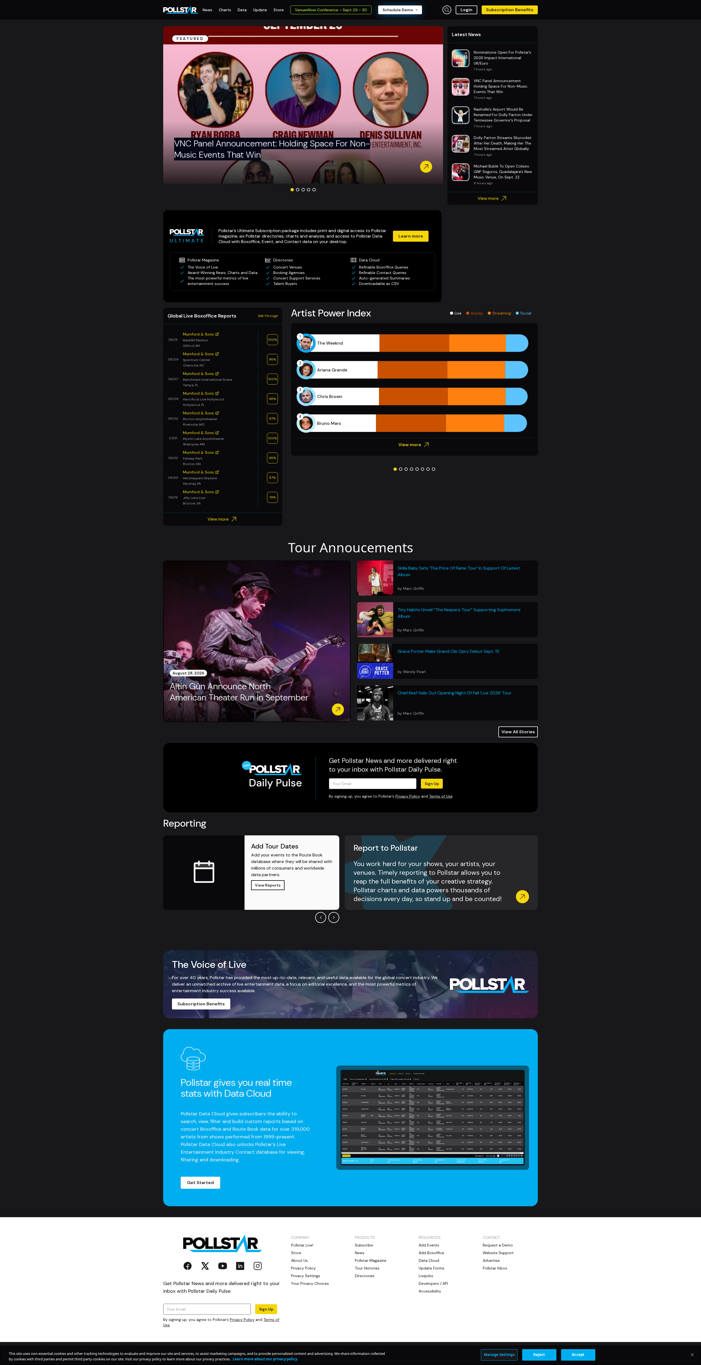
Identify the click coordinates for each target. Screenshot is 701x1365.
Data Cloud (429, 1260)
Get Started (200, 1182)
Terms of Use (441, 796)
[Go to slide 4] (308, 189)
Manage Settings (499, 1354)
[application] (414, 383)
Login (466, 10)
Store (296, 1252)
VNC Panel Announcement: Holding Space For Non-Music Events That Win (272, 149)
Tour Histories (367, 1268)
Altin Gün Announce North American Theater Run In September (239, 692)
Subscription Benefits (509, 10)
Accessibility (430, 1291)
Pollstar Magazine (370, 1260)
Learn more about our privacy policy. (265, 1359)
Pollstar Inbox (495, 1268)
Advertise (491, 1260)
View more (488, 198)
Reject (539, 1354)
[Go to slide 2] (297, 189)
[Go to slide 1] (292, 189)
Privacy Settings (305, 1275)
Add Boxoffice (431, 1252)
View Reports (268, 885)
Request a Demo (498, 1245)
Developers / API (433, 1283)
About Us (299, 1260)
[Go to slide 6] (422, 469)
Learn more (410, 236)
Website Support (498, 1252)
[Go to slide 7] (428, 469)
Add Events (429, 1245)
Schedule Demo (398, 9)
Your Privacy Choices (310, 1283)
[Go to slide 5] (314, 189)
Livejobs (426, 1275)
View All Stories (518, 732)
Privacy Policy (407, 796)
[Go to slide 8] (433, 469)
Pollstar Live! (302, 1245)
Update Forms (431, 1268)
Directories (365, 1275)
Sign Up (432, 783)
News (359, 1252)
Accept (578, 1354)
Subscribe (364, 1245)
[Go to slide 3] (303, 189)
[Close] (692, 1355)
